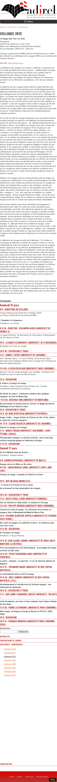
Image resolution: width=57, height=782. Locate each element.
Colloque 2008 (10, 664)
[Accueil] (15, 1)
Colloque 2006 (10, 667)
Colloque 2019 (10, 649)
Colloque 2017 (10, 653)
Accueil (3, 27)
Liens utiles (29, 776)
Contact (19, 776)
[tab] (28, 636)
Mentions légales (42, 776)
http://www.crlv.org (15, 63)
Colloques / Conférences (18, 27)
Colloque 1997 (10, 675)
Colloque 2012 (10, 656)
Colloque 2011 (10, 660)
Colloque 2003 (10, 671)
